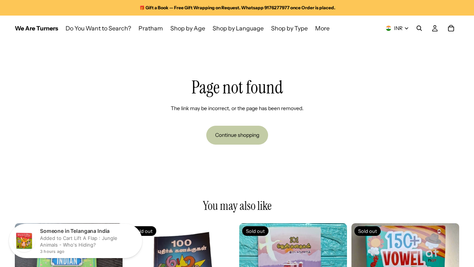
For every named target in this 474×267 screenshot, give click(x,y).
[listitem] (322, 28)
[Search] (419, 28)
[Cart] (451, 28)
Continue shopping (237, 135)
